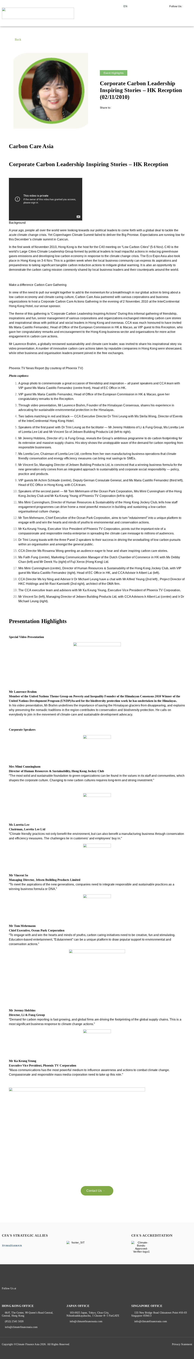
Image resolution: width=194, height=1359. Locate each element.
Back (18, 39)
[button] (182, 21)
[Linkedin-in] (27, 1288)
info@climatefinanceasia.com (21, 1327)
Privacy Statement (182, 1344)
